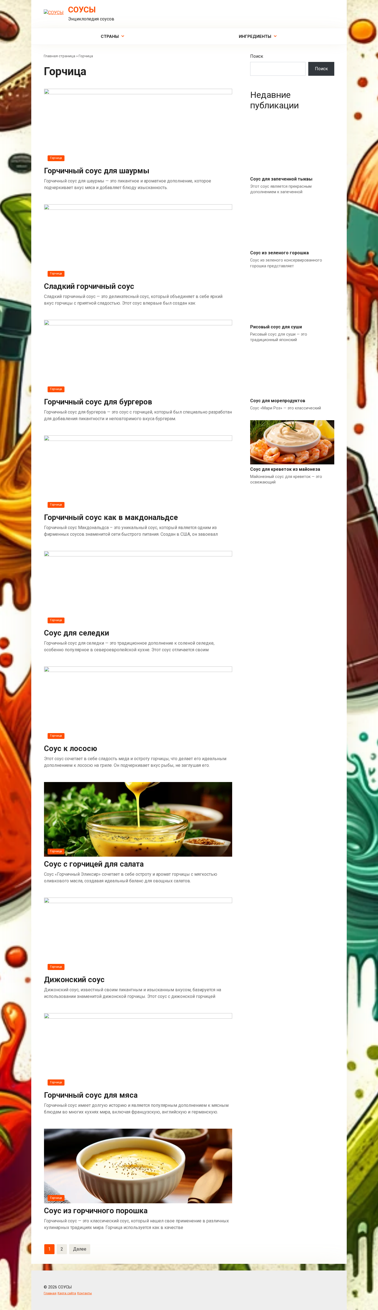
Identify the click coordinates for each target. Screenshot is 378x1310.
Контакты (84, 1293)
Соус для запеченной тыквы (281, 179)
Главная (50, 1293)
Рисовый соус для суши (276, 327)
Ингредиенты (255, 36)
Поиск (256, 56)
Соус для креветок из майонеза (285, 469)
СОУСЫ (82, 9)
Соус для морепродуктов (277, 400)
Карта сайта (67, 1293)
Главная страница (59, 56)
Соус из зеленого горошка (279, 252)
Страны (110, 36)
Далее (79, 1249)
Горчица (56, 158)
